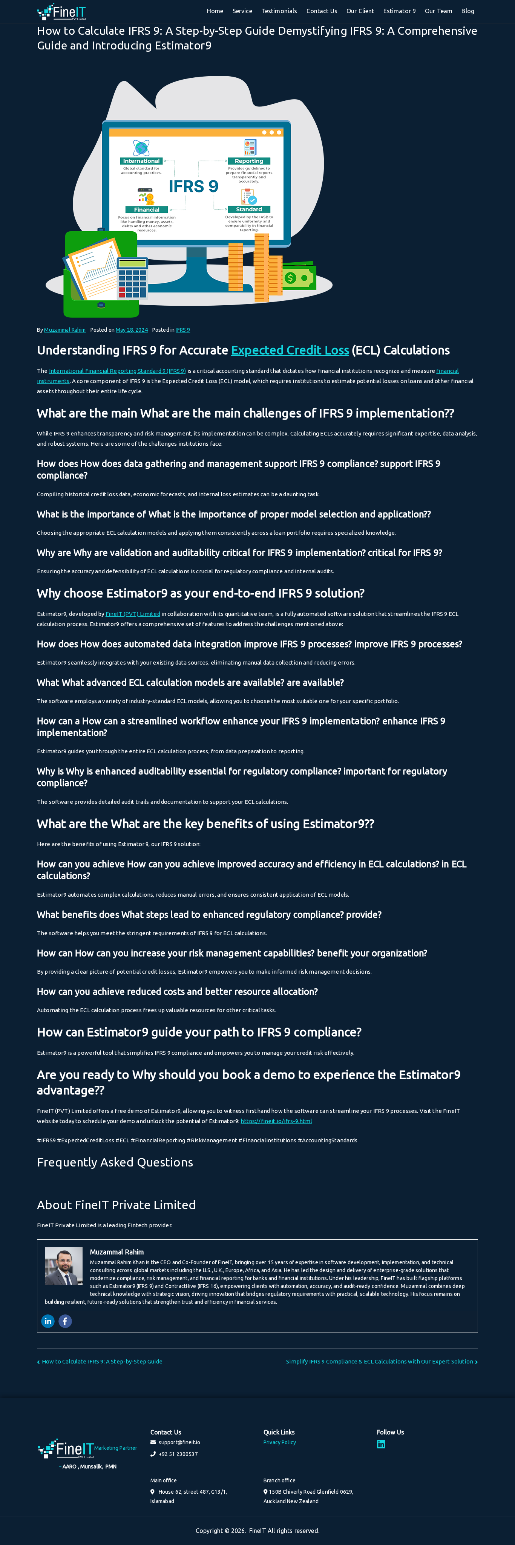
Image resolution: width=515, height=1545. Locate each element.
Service (242, 11)
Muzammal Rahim (65, 330)
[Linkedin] (48, 1321)
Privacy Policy (280, 1442)
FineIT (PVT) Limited (133, 614)
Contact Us (322, 11)
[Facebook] (65, 1321)
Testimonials (279, 11)
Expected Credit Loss (290, 350)
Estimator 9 (399, 11)
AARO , (71, 1466)
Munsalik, (93, 1466)
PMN (111, 1466)
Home (215, 11)
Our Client (360, 11)
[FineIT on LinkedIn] (381, 1444)
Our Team (438, 11)
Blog (467, 11)
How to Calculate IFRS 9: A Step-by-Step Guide (102, 1361)
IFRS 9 (183, 330)
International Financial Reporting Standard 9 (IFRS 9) (117, 371)
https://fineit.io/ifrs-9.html (276, 1121)
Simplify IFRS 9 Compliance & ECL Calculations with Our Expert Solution (379, 1361)
